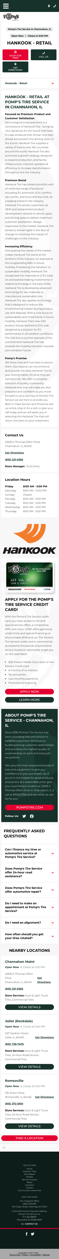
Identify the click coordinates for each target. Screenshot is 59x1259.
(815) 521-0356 (14, 988)
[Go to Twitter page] (32, 1235)
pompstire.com (29, 807)
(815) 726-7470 (14, 1044)
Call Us (43, 56)
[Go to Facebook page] (26, 1235)
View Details (29, 1007)
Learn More (29, 700)
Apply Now (29, 691)
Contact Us (31, 1224)
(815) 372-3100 (14, 1103)
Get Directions (15, 66)
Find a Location (29, 1138)
